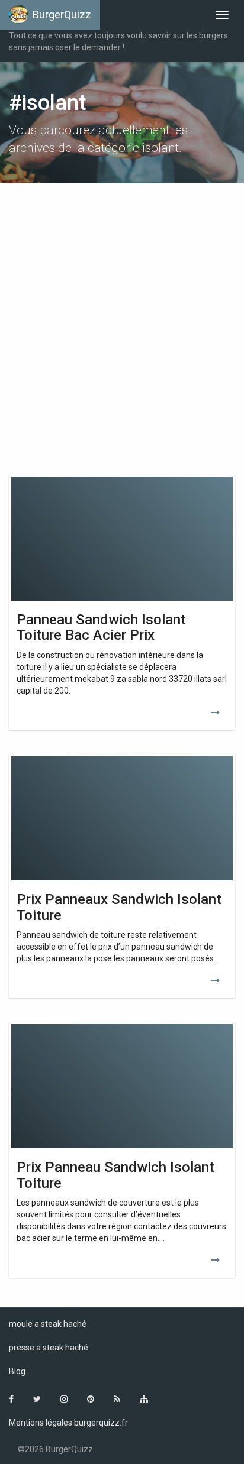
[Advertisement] (122, 323)
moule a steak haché (47, 1324)
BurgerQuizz (62, 14)
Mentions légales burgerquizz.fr (68, 1422)
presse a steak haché (48, 1347)
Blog (17, 1371)
